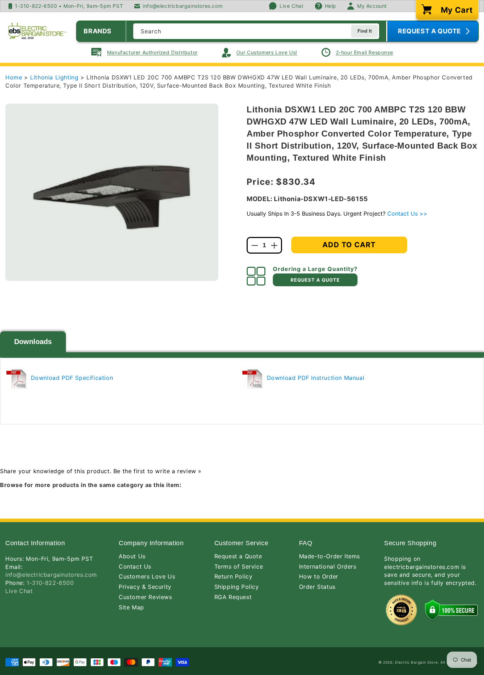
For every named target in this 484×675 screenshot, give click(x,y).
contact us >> (407, 213)
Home (13, 77)
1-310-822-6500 (50, 582)
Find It (365, 31)
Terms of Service (238, 566)
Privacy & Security (145, 586)
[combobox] (256, 31)
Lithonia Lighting (55, 77)
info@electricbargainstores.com (51, 574)
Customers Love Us (147, 576)
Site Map (131, 607)
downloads (33, 341)
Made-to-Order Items (329, 556)
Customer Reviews (145, 597)
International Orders (327, 566)
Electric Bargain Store (416, 662)
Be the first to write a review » (157, 471)
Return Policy (233, 576)
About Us (132, 556)
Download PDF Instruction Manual (314, 377)
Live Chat (19, 590)
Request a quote (315, 280)
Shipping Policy (236, 586)
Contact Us (135, 566)
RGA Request (233, 597)
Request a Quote (238, 556)
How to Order (318, 576)
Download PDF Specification (71, 377)
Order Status (317, 586)
